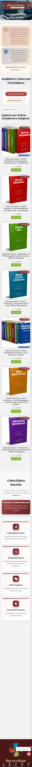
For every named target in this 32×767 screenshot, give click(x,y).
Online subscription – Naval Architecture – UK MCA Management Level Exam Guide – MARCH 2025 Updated (16, 401)
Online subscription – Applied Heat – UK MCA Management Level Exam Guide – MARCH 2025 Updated (16, 256)
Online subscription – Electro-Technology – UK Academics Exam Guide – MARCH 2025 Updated (16, 303)
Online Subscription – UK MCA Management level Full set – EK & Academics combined (16, 353)
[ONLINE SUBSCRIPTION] (16, 140)
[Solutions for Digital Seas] (16, 5)
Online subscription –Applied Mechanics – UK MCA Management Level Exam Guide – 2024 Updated (16, 208)
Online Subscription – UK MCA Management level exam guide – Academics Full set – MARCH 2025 (16, 161)
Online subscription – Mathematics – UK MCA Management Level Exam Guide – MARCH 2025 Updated (16, 450)
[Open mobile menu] (3, 5)
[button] (16, 170)
